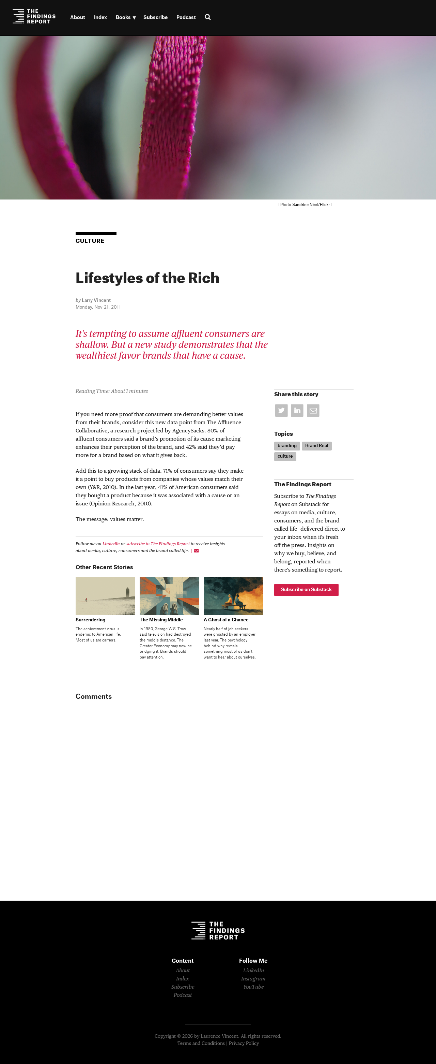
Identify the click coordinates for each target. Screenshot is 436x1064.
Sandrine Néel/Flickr (311, 205)
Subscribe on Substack (306, 589)
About (77, 17)
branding (287, 445)
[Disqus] (169, 801)
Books (123, 17)
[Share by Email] (313, 410)
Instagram (253, 979)
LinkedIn (111, 544)
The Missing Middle (161, 620)
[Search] (211, 17)
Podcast (186, 17)
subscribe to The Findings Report (158, 544)
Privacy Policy (244, 1043)
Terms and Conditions (201, 1043)
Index (100, 17)
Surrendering (90, 620)
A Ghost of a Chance (226, 620)
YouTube (253, 987)
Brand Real (316, 445)
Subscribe (155, 17)
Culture (90, 241)
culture (285, 456)
